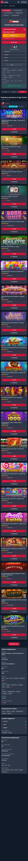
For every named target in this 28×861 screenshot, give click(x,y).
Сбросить (7, 103)
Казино (5, 5)
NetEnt (3, 687)
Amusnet (8, 687)
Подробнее (14, 131)
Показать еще (14, 644)
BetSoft (3, 684)
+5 (9, 82)
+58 (12, 72)
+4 (12, 713)
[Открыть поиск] (18, 2)
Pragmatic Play (14, 684)
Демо (14, 129)
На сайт (15, 42)
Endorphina (20, 684)
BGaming (8, 684)
